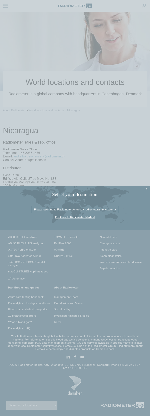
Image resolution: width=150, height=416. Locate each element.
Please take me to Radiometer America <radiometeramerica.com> (75, 209)
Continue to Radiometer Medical (75, 217)
